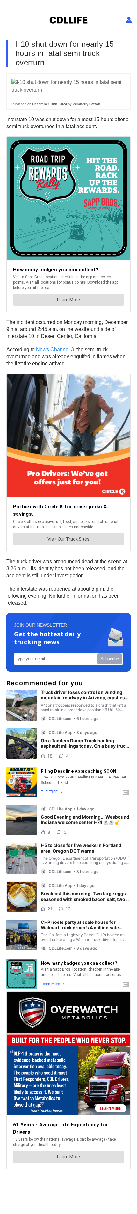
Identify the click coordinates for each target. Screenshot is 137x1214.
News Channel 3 (55, 349)
